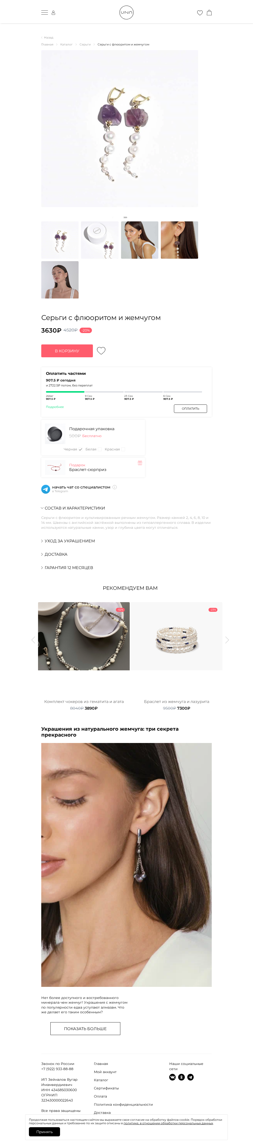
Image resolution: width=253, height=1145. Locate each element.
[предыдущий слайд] (33, 640)
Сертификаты (106, 1088)
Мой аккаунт (105, 1072)
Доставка (102, 1112)
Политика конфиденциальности (123, 1104)
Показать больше (85, 1028)
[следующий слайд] (227, 640)
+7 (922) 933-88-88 (57, 1069)
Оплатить (190, 408)
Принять (44, 1131)
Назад (48, 37)
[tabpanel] (119, 128)
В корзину (67, 351)
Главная (101, 1063)
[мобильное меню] (44, 12)
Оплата (100, 1096)
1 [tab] (119, 217)
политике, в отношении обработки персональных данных (168, 1123)
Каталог (101, 1080)
